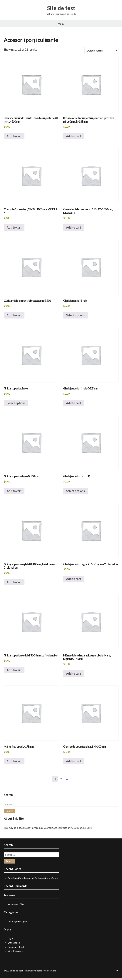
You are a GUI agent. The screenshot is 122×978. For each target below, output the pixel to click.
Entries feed (14, 942)
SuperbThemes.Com (45, 970)
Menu (61, 23)
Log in (11, 938)
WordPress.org (15, 951)
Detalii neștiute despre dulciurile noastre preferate (33, 878)
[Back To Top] (117, 970)
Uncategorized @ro (17, 921)
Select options (75, 315)
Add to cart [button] (14, 136)
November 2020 (16, 904)
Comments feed (16, 947)
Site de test (61, 8)
